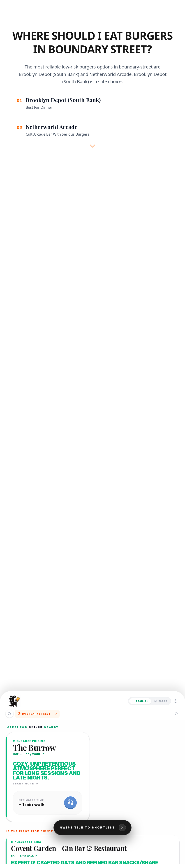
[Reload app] (176, 713)
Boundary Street (36, 713)
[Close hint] (122, 827)
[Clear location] (56, 713)
